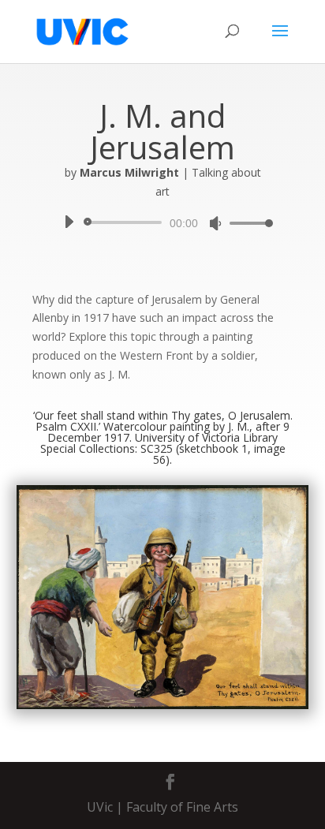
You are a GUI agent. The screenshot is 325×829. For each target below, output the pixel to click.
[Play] (68, 221)
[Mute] (215, 223)
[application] (162, 222)
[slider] (247, 222)
